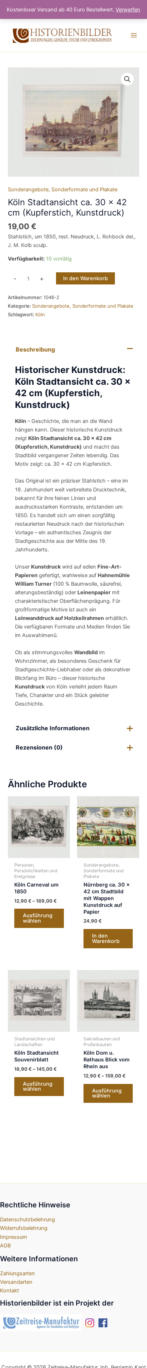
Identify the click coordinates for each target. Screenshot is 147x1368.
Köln (40, 314)
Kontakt (9, 1290)
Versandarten (16, 1282)
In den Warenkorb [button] (106, 938)
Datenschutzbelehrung (27, 1219)
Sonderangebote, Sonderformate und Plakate (62, 189)
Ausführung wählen (37, 918)
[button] (127, 79)
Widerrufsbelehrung (23, 1228)
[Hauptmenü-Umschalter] (134, 35)
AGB (5, 1245)
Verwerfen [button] (128, 9)
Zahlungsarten (17, 1273)
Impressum (13, 1237)
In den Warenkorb (85, 278)
